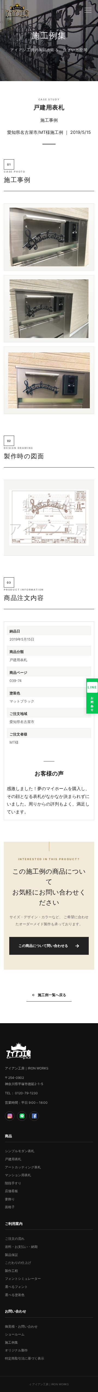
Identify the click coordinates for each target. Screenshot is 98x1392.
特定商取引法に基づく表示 (24, 1358)
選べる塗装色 (14, 1295)
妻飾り (10, 1199)
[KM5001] (49, 517)
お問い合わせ (92, 697)
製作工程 (11, 1271)
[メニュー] (88, 10)
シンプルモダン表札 (19, 1151)
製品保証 (11, 1255)
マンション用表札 (18, 1175)
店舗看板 (11, 1191)
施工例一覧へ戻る (49, 995)
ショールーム (14, 1334)
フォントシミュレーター (23, 1279)
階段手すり (13, 1183)
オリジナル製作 (16, 1350)
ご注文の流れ (14, 1239)
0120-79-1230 (26, 1093)
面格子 (10, 1207)
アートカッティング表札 (23, 1167)
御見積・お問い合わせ (21, 1326)
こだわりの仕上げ (18, 1263)
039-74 (16, 680)
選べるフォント (16, 1287)
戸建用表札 (13, 1159)
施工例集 (11, 1342)
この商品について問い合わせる (49, 946)
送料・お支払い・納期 (21, 1247)
